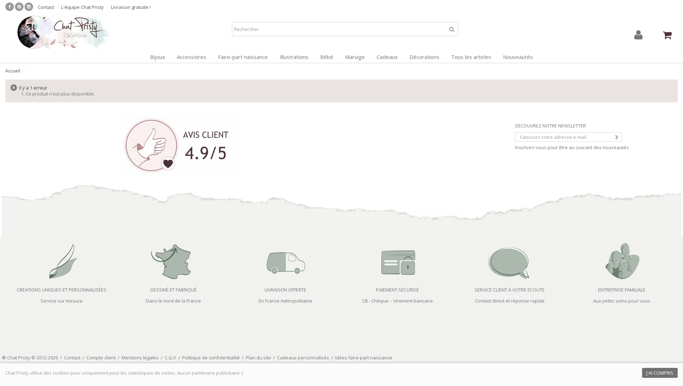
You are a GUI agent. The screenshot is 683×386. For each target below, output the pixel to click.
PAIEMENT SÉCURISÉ (397, 290)
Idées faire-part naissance (363, 357)
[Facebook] (9, 6)
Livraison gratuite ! (130, 7)
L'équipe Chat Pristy (82, 7)
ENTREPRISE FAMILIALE (621, 290)
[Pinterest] (19, 6)
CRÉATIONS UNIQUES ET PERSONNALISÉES (61, 290)
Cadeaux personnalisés (303, 357)
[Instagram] (29, 6)
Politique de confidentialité (211, 357)
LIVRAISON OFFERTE (285, 290)
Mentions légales (140, 357)
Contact (46, 7)
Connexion (638, 35)
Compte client (101, 357)
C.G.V (170, 357)
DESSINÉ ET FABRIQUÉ (173, 290)
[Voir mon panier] (667, 35)
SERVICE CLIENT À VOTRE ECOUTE (510, 290)
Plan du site (258, 357)
